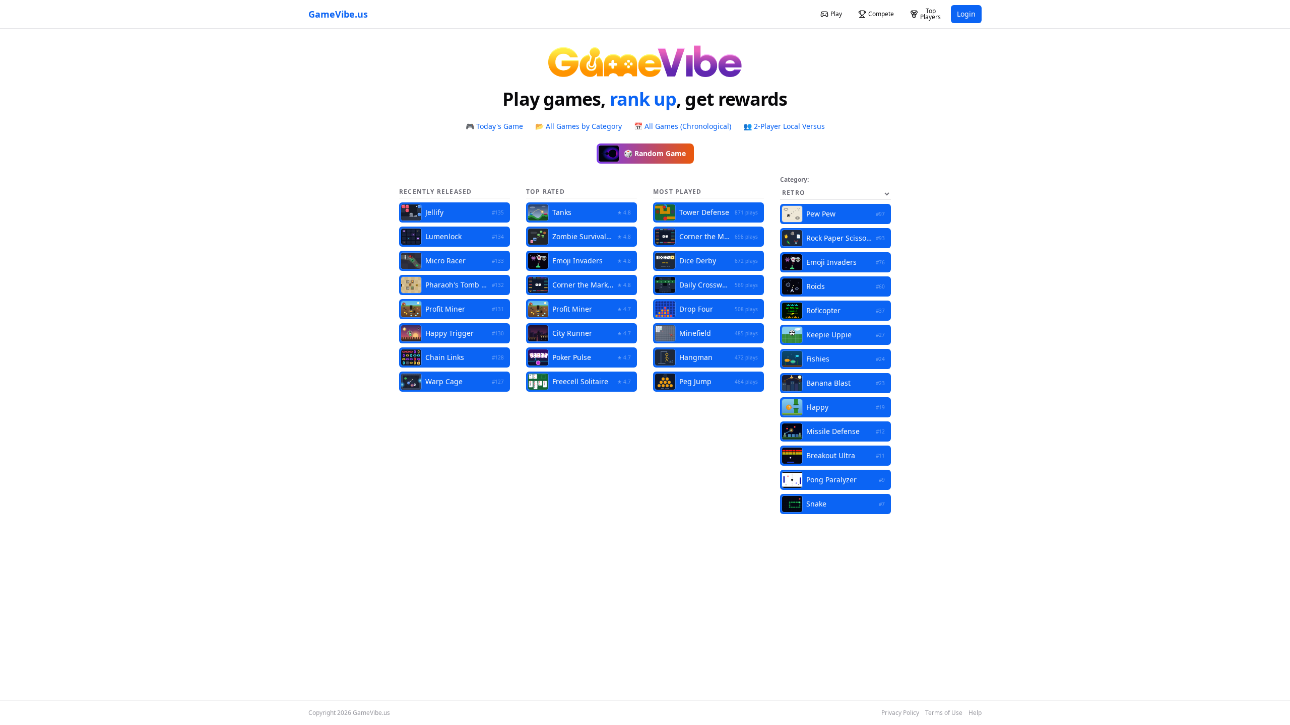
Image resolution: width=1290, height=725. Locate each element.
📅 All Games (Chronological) (682, 126)
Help (975, 713)
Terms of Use (943, 713)
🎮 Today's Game (494, 126)
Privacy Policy (900, 713)
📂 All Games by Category (578, 126)
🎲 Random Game (655, 153)
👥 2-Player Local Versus (784, 126)
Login (966, 14)
